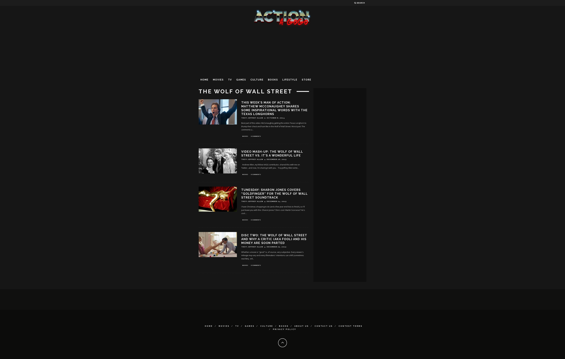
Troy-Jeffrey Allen (252, 118)
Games (241, 79)
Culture (257, 79)
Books (273, 79)
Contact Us (324, 326)
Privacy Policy (284, 329)
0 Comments (256, 136)
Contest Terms (350, 326)
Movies (218, 79)
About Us (301, 326)
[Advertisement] (282, 51)
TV (230, 79)
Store (306, 79)
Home (204, 79)
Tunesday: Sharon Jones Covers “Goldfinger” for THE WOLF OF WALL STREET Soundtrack (274, 193)
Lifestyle (289, 79)
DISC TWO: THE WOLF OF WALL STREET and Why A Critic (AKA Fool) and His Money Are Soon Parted (274, 239)
